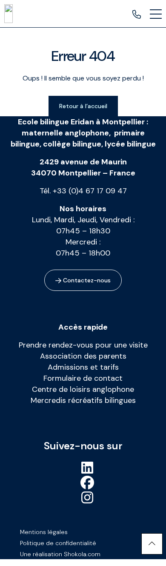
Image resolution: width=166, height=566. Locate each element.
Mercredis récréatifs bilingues (83, 400)
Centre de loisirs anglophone (83, 389)
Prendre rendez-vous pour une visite (83, 345)
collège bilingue (72, 144)
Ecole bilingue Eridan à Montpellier (81, 122)
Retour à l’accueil (83, 106)
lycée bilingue (130, 144)
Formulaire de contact (83, 378)
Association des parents (83, 356)
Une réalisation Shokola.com (60, 554)
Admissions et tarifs (83, 367)
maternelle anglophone (65, 133)
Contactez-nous (86, 280)
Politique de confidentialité (58, 543)
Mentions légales (44, 532)
